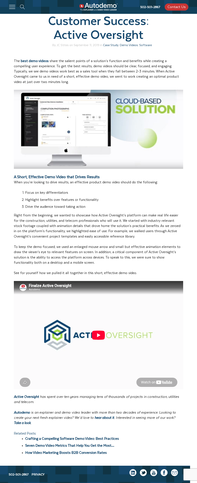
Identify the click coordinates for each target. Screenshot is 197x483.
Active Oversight (26, 397)
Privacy (38, 474)
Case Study (110, 45)
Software (145, 45)
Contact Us (177, 7)
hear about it (104, 418)
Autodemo (22, 412)
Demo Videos (129, 45)
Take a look (22, 423)
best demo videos (35, 61)
